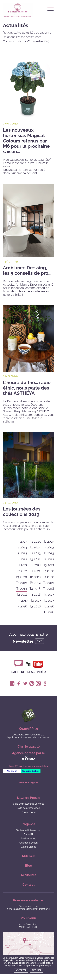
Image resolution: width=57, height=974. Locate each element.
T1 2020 (48, 577)
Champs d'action (28, 842)
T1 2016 (49, 612)
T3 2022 (35, 559)
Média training (28, 838)
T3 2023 (21, 553)
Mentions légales (28, 782)
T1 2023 (48, 553)
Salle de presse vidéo (28, 671)
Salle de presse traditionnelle (28, 803)
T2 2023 (35, 553)
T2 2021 (22, 571)
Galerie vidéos (28, 846)
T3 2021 (48, 565)
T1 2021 (35, 571)
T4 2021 (35, 565)
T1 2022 (22, 565)
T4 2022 (21, 559)
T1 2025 (48, 541)
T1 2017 (49, 600)
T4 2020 (48, 571)
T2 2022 (48, 559)
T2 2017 (35, 600)
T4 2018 (35, 588)
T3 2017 (22, 600)
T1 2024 (35, 547)
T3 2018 (48, 588)
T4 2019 (21, 583)
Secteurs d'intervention (28, 830)
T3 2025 (21, 541)
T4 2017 (48, 594)
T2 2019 (48, 583)
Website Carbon (30, 771)
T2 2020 (35, 577)
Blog (28, 865)
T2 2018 (22, 594)
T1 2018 (35, 594)
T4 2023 (48, 547)
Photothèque (28, 812)
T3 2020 (21, 577)
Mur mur (28, 856)
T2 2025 (35, 541)
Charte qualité (29, 746)
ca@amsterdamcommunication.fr (32, 909)
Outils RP (28, 834)
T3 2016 (35, 606)
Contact (28, 884)
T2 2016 (48, 606)
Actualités (28, 875)
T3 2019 (35, 583)
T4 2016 (21, 606)
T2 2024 (21, 547)
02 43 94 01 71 (30, 906)
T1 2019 (21, 588)
